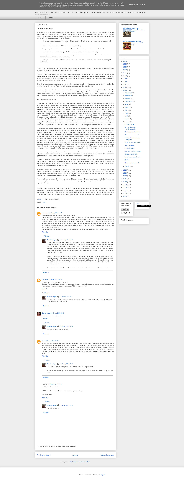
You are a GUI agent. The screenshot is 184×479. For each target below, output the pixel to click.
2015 (125, 90)
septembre (129, 101)
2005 (125, 196)
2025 (125, 61)
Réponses (47, 236)
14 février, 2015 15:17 (66, 364)
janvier (127, 166)
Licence (51, 18)
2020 (125, 76)
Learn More (133, 5)
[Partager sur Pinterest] (58, 199)
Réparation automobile (132, 132)
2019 (125, 78)
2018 (125, 81)
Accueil (75, 455)
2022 (125, 70)
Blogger (102, 475)
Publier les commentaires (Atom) (80, 462)
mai (126, 113)
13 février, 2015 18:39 (55, 279)
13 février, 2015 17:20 (55, 213)
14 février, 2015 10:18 (57, 313)
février (127, 122)
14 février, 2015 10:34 (66, 326)
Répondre (45, 232)
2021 (125, 73)
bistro (44, 202)
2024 (125, 64)
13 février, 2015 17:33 (66, 240)
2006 (125, 193)
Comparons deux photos (133, 151)
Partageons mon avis (131, 28)
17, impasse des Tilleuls (132, 41)
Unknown (45, 213)
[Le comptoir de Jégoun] (138, 204)
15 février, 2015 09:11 (66, 405)
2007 (125, 190)
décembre (128, 93)
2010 (125, 182)
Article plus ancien (107, 455)
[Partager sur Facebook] (56, 199)
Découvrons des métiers (133, 135)
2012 (125, 176)
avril (126, 116)
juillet (127, 107)
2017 (125, 84)
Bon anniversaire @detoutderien (130, 128)
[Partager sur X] (54, 199)
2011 (125, 179)
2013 (125, 173)
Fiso (43, 341)
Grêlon (127, 160)
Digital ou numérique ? (132, 142)
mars (127, 119)
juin (126, 110)
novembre (128, 95)
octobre (128, 98)
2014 (125, 170)
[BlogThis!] (52, 199)
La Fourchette (129, 124)
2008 (125, 187)
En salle (40, 18)
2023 (125, 67)
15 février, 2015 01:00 (55, 384)
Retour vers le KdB (131, 154)
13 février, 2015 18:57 (66, 296)
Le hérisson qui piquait (132, 157)
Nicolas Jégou (52, 240)
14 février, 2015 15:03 (52, 341)
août (127, 104)
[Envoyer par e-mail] (50, 199)
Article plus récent (43, 455)
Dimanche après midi (132, 163)
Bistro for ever (129, 145)
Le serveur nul (129, 148)
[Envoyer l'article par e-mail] (46, 199)
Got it (142, 5)
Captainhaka (46, 313)
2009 (125, 184)
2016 (125, 87)
